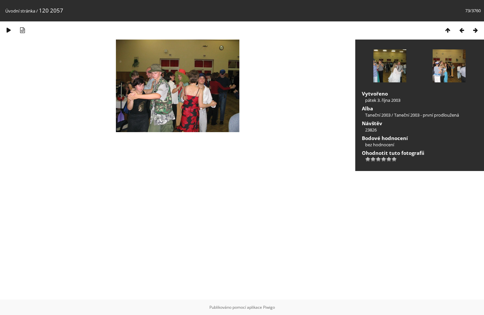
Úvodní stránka (20, 11)
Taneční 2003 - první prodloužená (426, 115)
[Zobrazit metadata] (22, 30)
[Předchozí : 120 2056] (462, 30)
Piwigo (269, 307)
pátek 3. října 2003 (382, 100)
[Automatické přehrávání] (8, 30)
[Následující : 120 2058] (475, 30)
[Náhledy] (448, 30)
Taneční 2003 (377, 115)
